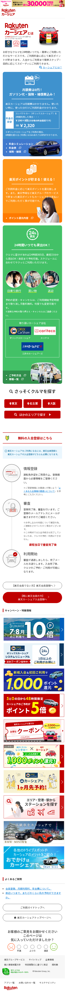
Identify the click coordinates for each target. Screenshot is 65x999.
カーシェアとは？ (52, 67)
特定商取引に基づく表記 (36, 964)
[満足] (46, 947)
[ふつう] (32, 947)
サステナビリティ (47, 982)
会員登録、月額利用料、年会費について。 (29, 888)
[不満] (19, 947)
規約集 (55, 964)
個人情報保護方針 (12, 964)
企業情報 (49, 959)
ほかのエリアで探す (32, 414)
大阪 (53, 403)
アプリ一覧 (9, 982)
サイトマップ (35, 959)
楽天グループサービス (14, 959)
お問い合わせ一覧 (27, 982)
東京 (14, 403)
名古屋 (34, 403)
